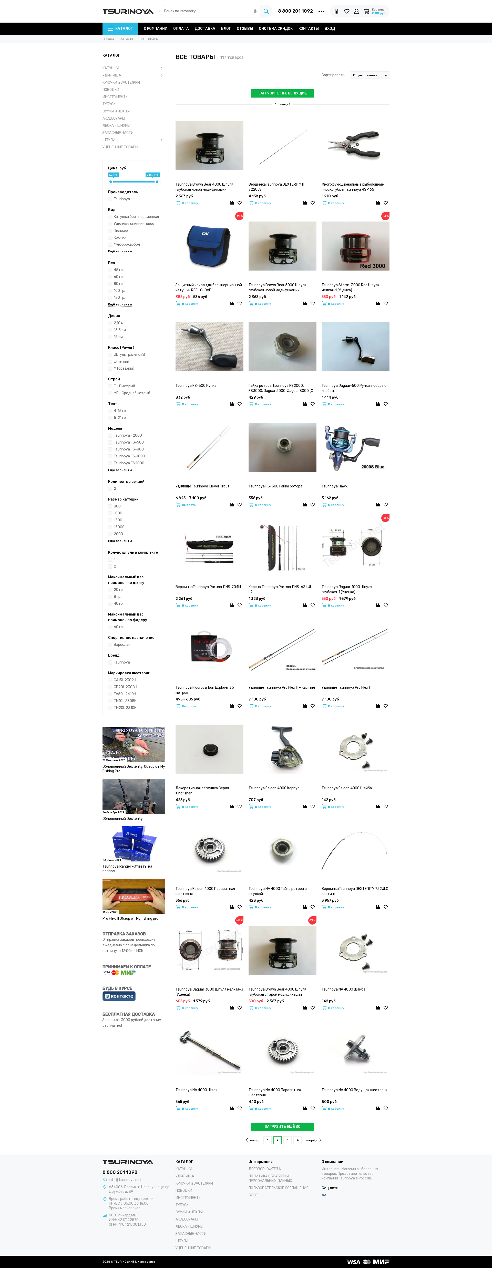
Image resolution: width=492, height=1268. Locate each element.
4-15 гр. (120, 411)
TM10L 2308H (125, 701)
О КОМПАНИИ (155, 28)
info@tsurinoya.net (125, 1180)
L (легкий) (122, 361)
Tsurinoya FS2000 (129, 463)
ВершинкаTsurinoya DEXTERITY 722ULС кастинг (355, 891)
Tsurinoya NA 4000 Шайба (343, 989)
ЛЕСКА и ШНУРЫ (116, 125)
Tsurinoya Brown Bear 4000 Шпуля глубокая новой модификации (204, 187)
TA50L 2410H (125, 694)
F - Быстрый (124, 386)
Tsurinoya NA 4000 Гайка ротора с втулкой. (278, 891)
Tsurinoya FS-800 (129, 449)
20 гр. (119, 590)
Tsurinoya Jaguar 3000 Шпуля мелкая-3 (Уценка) (209, 992)
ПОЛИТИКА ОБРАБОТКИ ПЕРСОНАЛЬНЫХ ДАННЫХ (270, 1178)
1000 (118, 513)
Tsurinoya (122, 199)
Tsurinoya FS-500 (129, 442)
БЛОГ (226, 28)
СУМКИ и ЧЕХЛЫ (116, 111)
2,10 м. (119, 323)
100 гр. (119, 291)
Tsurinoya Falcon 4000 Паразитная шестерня (205, 891)
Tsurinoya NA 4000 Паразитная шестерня (275, 1092)
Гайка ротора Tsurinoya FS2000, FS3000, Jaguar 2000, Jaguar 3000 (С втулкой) (281, 388)
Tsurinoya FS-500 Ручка (196, 385)
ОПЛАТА (181, 28)
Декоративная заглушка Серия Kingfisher (202, 790)
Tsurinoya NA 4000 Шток (196, 1090)
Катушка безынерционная (136, 217)
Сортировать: (333, 75)
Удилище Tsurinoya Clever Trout (202, 486)
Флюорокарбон (127, 244)
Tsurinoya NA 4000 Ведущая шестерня (354, 1090)
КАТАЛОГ (124, 28)
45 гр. (119, 270)
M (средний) (124, 368)
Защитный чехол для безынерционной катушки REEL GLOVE (209, 287)
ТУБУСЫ (109, 104)
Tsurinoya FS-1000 (129, 456)
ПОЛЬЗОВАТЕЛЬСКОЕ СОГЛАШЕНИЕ (279, 1188)
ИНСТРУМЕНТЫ (115, 97)
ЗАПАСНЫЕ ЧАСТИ (118, 133)
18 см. (119, 337)
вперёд (311, 1140)
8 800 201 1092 (295, 11)
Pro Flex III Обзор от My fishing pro (130, 918)
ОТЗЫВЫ (245, 28)
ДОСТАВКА (205, 28)
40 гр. (119, 603)
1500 (118, 520)
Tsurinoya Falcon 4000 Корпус (274, 788)
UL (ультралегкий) (129, 354)
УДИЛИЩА (111, 75)
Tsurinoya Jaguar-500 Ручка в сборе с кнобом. (354, 388)
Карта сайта (146, 1261)
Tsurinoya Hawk (334, 486)
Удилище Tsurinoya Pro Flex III (346, 687)
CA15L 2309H (125, 680)
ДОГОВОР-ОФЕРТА (265, 1169)
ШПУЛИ (108, 140)
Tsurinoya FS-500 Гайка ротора (275, 486)
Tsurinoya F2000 (128, 435)
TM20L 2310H (125, 708)
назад (255, 1140)
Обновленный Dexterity (122, 818)
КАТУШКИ (110, 68)
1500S (119, 527)
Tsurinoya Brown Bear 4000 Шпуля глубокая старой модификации (277, 992)
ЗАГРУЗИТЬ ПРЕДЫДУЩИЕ (282, 93)
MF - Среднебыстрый (132, 393)
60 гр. (119, 277)
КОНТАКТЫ (309, 28)
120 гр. (119, 297)
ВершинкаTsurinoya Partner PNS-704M (208, 587)
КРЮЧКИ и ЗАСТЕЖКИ (121, 82)
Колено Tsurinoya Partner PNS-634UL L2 (280, 589)
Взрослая (122, 644)
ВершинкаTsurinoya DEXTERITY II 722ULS (276, 187)
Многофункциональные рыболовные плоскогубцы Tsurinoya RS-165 (353, 187)
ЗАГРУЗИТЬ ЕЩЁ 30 (283, 1127)
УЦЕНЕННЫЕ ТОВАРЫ (120, 147)
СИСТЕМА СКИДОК (276, 28)
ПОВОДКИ (110, 90)
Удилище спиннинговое (134, 224)
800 (117, 506)
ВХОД (330, 28)
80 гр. (119, 284)
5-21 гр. (120, 418)
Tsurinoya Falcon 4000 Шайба (347, 788)
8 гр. (117, 596)
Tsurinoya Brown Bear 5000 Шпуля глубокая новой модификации (277, 287)
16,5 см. (120, 330)
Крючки (120, 237)
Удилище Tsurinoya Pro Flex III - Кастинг (282, 687)
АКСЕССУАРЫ (113, 118)
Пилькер (121, 230)
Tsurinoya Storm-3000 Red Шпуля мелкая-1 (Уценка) (351, 287)
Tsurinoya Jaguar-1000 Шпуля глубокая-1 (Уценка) (347, 589)
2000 (118, 534)
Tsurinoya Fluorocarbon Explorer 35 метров (205, 690)
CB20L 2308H (125, 687)
